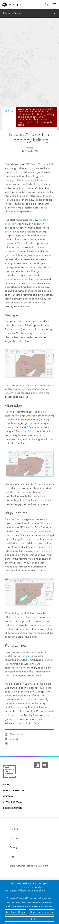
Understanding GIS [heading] (13, 790)
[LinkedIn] (37, 765)
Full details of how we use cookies (25, 890)
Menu (29, 13)
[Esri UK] (12, 4)
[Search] (46, 4)
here (14, 172)
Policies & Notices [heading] (12, 808)
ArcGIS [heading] (6, 784)
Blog (9, 111)
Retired (29, 147)
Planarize (25, 655)
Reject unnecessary (41, 911)
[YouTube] (45, 765)
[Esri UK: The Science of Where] (9, 771)
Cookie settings (15, 911)
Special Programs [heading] (12, 802)
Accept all (30, 919)
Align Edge (27, 431)
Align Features (39, 531)
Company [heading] (8, 796)
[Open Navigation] (55, 4)
